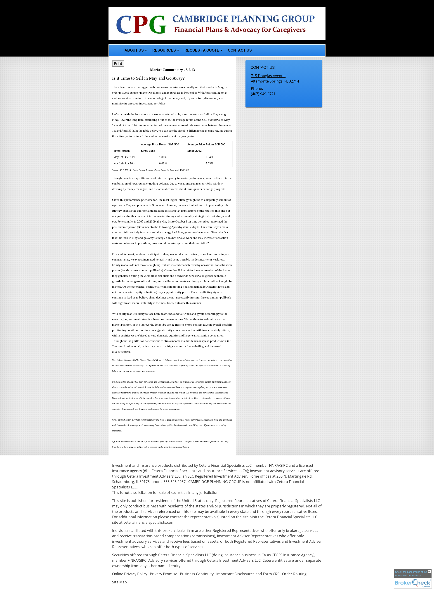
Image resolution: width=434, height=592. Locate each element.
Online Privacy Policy (129, 573)
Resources (164, 50)
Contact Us (240, 50)
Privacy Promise (163, 573)
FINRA (133, 560)
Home (115, 50)
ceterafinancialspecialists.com (149, 522)
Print (118, 63)
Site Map (119, 582)
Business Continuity (197, 573)
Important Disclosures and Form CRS (247, 573)
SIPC (142, 560)
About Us (134, 50)
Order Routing (294, 573)
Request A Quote (201, 50)
